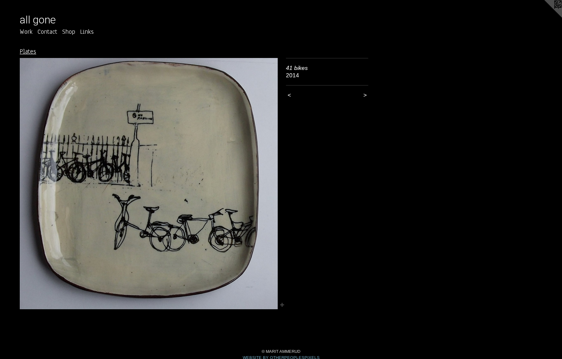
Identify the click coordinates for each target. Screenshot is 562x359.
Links (87, 32)
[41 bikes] (149, 183)
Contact (47, 32)
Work (26, 32)
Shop (68, 32)
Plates (28, 51)
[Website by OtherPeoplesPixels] (545, 16)
